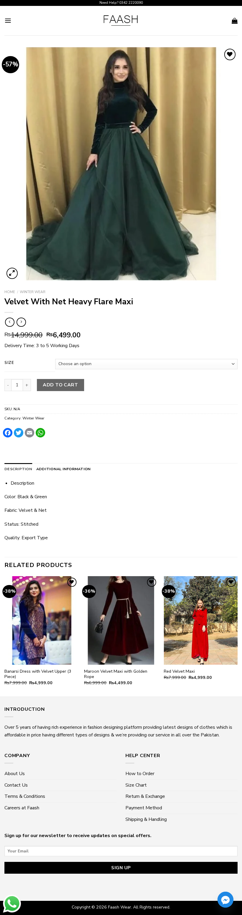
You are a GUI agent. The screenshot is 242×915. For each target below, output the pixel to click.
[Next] (237, 636)
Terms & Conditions (24, 796)
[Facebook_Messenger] (225, 900)
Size (9, 363)
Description (18, 468)
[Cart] (235, 20)
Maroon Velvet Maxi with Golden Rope (115, 674)
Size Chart (136, 785)
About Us (14, 773)
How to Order (139, 773)
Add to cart (60, 385)
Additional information (63, 468)
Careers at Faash (21, 808)
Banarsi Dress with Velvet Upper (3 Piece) (37, 674)
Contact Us (16, 785)
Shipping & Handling (146, 819)
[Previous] (4, 636)
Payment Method (143, 808)
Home (9, 292)
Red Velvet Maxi (179, 671)
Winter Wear (32, 292)
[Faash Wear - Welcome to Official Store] (121, 20)
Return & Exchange (145, 796)
